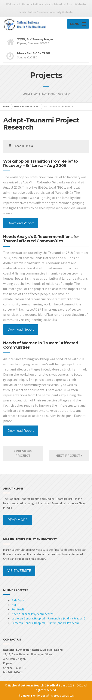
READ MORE (17, 520)
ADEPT (16, 605)
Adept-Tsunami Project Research (32, 614)
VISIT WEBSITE (19, 571)
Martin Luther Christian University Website (46, 12)
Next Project (68, 456)
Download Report (20, 223)
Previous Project (23, 453)
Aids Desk (18, 600)
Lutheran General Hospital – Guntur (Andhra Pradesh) (45, 623)
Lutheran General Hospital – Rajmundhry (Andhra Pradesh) (48, 618)
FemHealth (18, 609)
